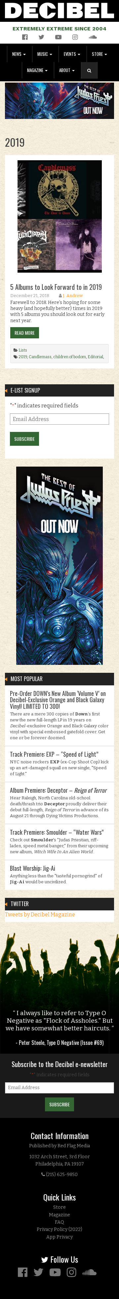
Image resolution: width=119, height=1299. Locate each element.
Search (92, 77)
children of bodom (69, 357)
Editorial (95, 357)
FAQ (59, 1222)
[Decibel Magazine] (59, 9)
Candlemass (40, 357)
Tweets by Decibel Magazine (40, 914)
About (65, 70)
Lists (23, 350)
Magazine (35, 70)
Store (98, 54)
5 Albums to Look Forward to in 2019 (56, 287)
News (17, 54)
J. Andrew (73, 295)
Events (70, 54)
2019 (23, 357)
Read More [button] (25, 332)
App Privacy (59, 1237)
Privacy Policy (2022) (59, 1229)
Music (43, 54)
